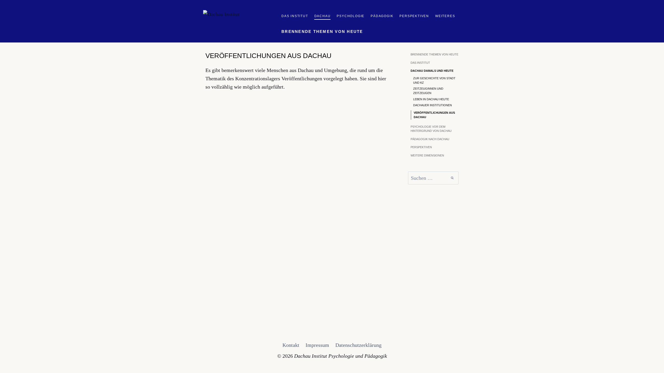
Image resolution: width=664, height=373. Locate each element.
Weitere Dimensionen (427, 155)
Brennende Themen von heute (322, 31)
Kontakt (290, 345)
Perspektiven (414, 16)
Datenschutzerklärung (358, 345)
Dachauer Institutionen (432, 105)
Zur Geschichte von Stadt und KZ (434, 80)
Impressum (317, 345)
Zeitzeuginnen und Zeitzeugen (428, 91)
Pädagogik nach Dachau (430, 139)
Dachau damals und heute (432, 70)
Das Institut (294, 16)
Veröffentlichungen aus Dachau (434, 115)
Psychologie (350, 16)
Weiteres (445, 16)
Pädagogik (382, 16)
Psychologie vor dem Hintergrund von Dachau (431, 129)
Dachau (322, 16)
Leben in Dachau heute (431, 99)
